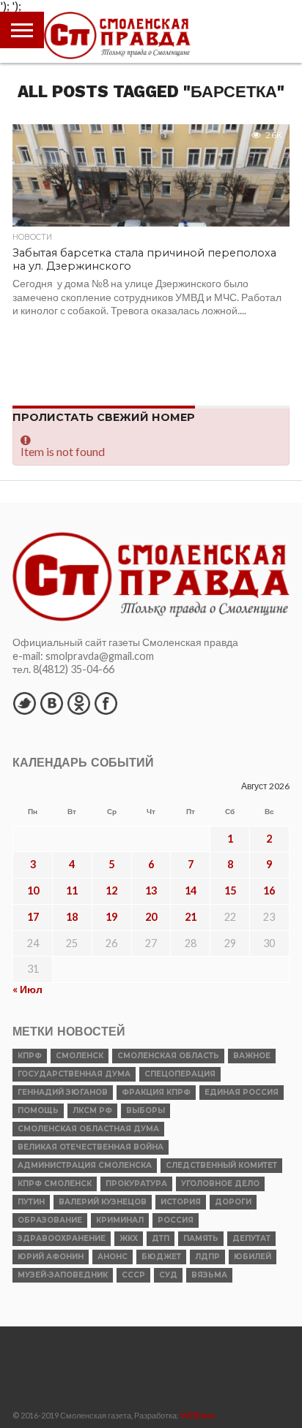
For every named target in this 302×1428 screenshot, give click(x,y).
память (200, 1238)
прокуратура (136, 1183)
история (181, 1202)
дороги (233, 1202)
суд (168, 1275)
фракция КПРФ (156, 1092)
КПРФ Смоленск (55, 1183)
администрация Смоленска (85, 1165)
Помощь (38, 1110)
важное (251, 1055)
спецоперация (180, 1074)
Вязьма (209, 1275)
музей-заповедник (63, 1275)
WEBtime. (198, 1415)
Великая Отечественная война (90, 1147)
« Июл (27, 989)
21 (190, 917)
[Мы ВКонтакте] (51, 703)
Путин (31, 1202)
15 (230, 890)
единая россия (242, 1092)
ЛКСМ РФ (92, 1110)
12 (111, 890)
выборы (145, 1110)
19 (111, 917)
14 (190, 890)
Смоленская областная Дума (88, 1128)
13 (151, 890)
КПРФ (30, 1055)
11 (72, 890)
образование (50, 1220)
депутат (251, 1238)
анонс (112, 1256)
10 (33, 890)
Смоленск (79, 1055)
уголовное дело (220, 1183)
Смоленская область (168, 1055)
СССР (133, 1275)
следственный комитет (221, 1165)
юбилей (252, 1256)
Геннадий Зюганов (63, 1092)
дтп (160, 1238)
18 (72, 917)
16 (269, 890)
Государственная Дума (74, 1074)
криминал (120, 1220)
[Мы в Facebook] (105, 703)
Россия (176, 1220)
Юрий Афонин (51, 1256)
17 (33, 917)
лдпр (207, 1256)
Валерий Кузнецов (103, 1202)
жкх (128, 1238)
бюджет (161, 1256)
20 (151, 917)
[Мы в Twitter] (24, 703)
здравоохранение (62, 1238)
